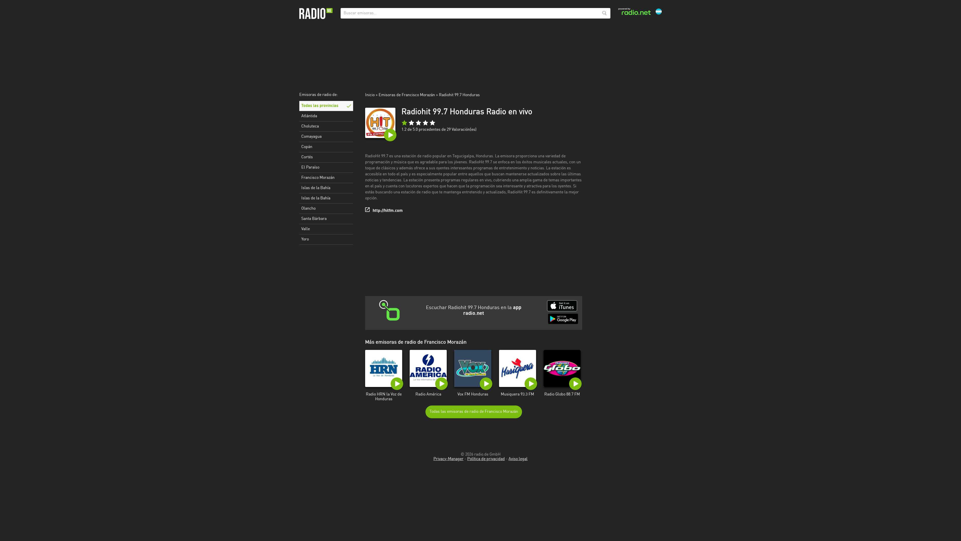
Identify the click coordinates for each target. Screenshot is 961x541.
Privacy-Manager (448, 459)
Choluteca (310, 126)
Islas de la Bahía (315, 188)
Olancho (308, 209)
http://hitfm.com (388, 211)
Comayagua (311, 137)
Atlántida (309, 116)
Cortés (307, 157)
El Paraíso (310, 168)
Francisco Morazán (318, 178)
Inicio (370, 95)
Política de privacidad (486, 459)
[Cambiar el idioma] (659, 12)
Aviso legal (518, 459)
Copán (306, 147)
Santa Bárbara (314, 219)
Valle (305, 229)
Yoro (305, 239)
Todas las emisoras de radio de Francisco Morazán (473, 412)
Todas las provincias (319, 106)
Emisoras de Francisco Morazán (407, 95)
